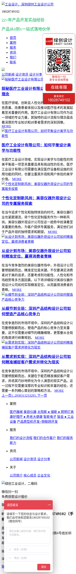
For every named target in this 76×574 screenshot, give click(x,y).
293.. (34, 395)
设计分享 (35, 74)
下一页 (42, 395)
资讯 (13, 52)
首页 (13, 38)
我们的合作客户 (44, 438)
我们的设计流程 (21, 438)
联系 (13, 62)
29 (16, 395)
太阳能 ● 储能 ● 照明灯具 (55, 412)
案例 (13, 42)
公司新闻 (8, 74)
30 (19, 395)
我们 (13, 57)
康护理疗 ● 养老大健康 (26, 416)
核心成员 (30, 475)
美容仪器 (30, 412)
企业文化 (43, 475)
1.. (13, 395)
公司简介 (16, 475)
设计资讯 (21, 74)
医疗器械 (16, 412)
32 (26, 395)
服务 (13, 47)
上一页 (6, 395)
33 (29, 395)
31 (22, 395)
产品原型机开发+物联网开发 (37, 421)
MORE (6, 126)
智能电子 (49, 416)
